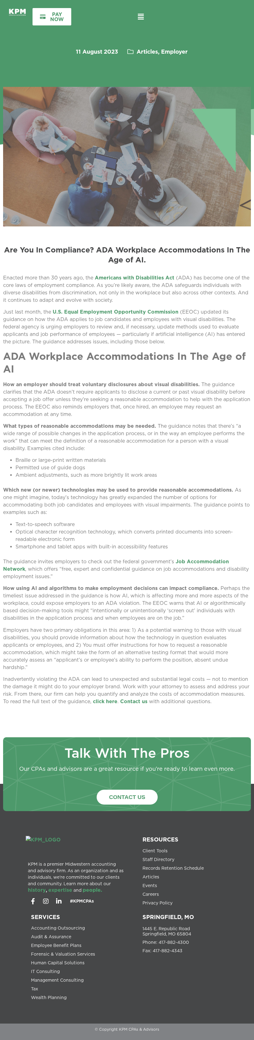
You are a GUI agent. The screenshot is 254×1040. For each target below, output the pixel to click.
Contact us (133, 701)
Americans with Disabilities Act (134, 277)
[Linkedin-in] (59, 901)
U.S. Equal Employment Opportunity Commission (115, 312)
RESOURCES (160, 839)
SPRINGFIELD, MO (168, 917)
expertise (60, 890)
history (37, 890)
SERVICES (45, 917)
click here (105, 701)
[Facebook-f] (33, 901)
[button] (140, 16)
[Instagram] (46, 901)
